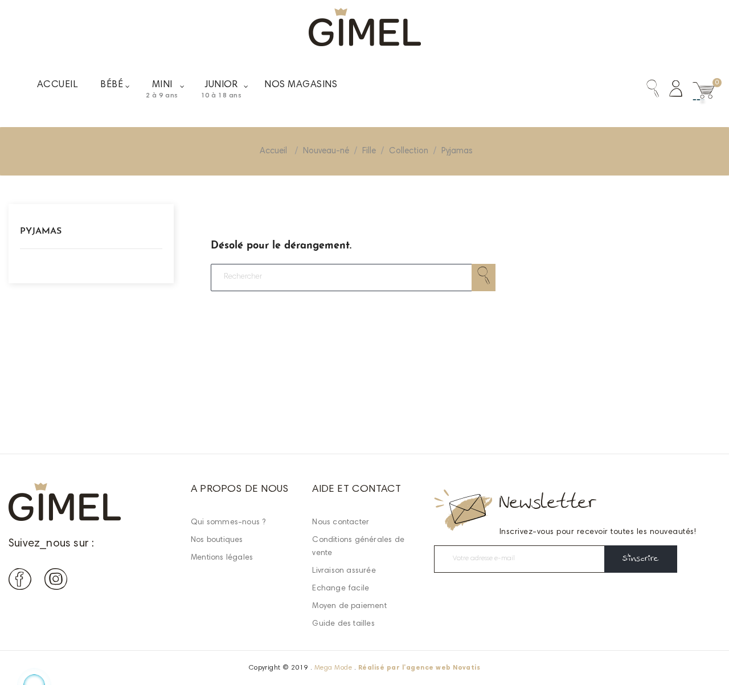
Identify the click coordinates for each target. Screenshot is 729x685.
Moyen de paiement (349, 606)
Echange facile (340, 589)
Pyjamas (41, 231)
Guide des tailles (343, 624)
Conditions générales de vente (358, 546)
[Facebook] (20, 581)
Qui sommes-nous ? (228, 523)
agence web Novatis (443, 667)
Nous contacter (340, 523)
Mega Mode (333, 667)
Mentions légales (222, 558)
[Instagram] (55, 581)
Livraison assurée (343, 571)
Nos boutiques (217, 540)
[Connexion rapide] (670, 91)
